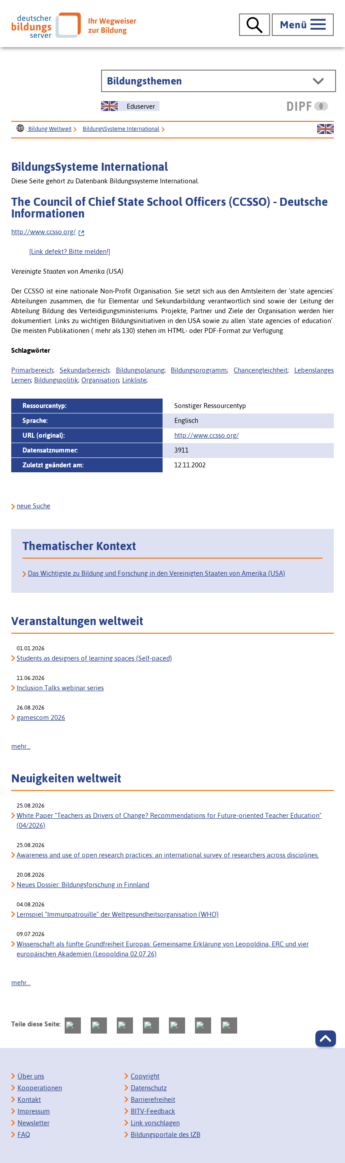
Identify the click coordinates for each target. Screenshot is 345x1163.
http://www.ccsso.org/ (43, 231)
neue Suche (33, 506)
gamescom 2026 (41, 717)
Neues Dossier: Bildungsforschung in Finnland (83, 884)
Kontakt (29, 1099)
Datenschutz (149, 1088)
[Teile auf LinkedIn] (177, 1025)
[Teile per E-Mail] (203, 1025)
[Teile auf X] (125, 1025)
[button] (325, 1038)
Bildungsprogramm (199, 370)
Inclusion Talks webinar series (60, 688)
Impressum (34, 1111)
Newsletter (33, 1123)
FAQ (24, 1134)
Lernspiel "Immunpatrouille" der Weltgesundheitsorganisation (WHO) (118, 914)
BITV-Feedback (153, 1111)
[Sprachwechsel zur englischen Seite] (325, 129)
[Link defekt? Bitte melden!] (69, 251)
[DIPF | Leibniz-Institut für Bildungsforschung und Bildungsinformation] (307, 106)
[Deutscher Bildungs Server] (73, 25)
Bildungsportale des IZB (165, 1134)
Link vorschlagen (155, 1123)
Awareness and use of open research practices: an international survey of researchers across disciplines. (168, 855)
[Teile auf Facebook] (99, 1025)
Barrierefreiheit (153, 1099)
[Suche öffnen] (254, 24)
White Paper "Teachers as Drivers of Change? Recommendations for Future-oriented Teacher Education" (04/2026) (169, 820)
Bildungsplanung (140, 370)
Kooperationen (40, 1088)
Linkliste (134, 380)
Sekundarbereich (84, 370)
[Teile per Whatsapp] (151, 1025)
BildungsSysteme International (121, 128)
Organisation (100, 380)
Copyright (145, 1076)
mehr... (21, 746)
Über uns (31, 1076)
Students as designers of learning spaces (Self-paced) (94, 658)
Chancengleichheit (261, 370)
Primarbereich (32, 370)
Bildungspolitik (56, 380)
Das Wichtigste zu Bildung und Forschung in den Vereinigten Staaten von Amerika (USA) (156, 573)
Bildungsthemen (144, 81)
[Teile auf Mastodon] (73, 1025)
